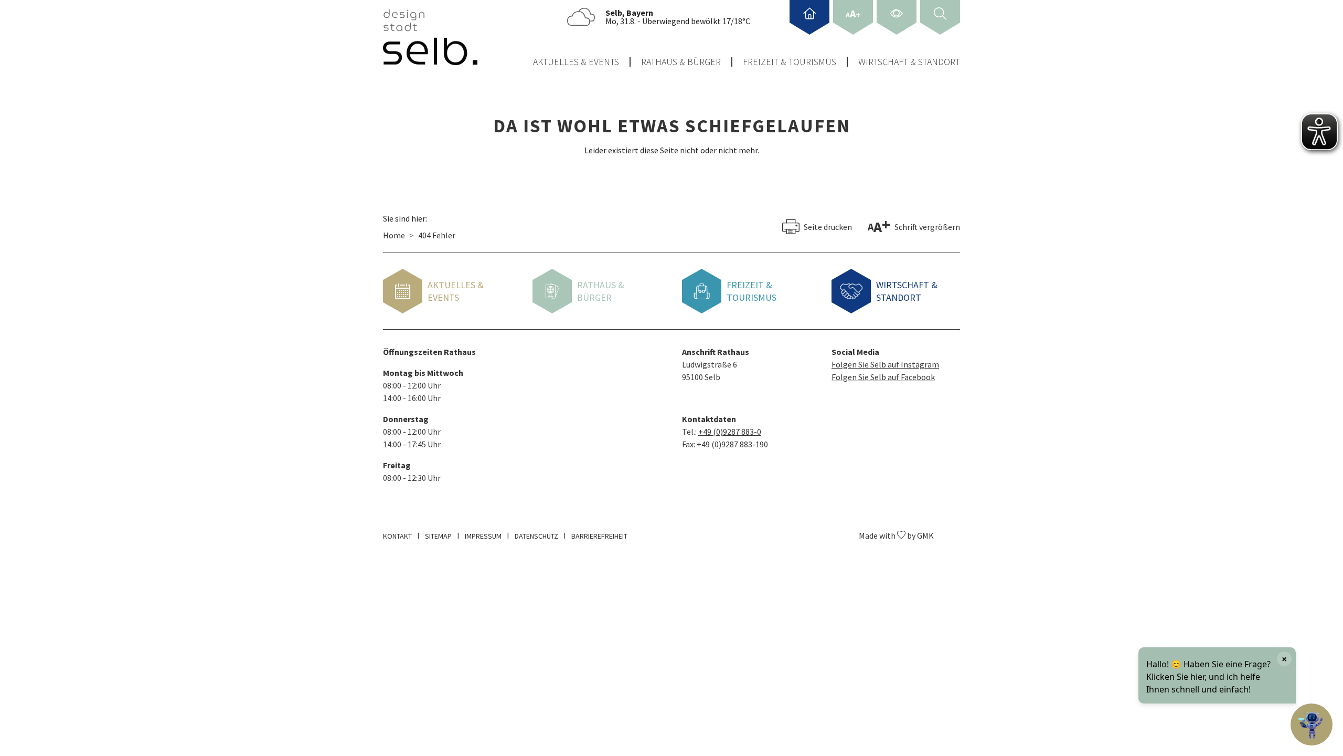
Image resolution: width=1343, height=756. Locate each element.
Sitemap (438, 536)
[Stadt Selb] (430, 37)
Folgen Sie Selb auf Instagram (885, 364)
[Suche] (940, 17)
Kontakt (397, 536)
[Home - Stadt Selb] (809, 17)
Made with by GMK (896, 535)
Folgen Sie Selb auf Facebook (883, 377)
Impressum (483, 536)
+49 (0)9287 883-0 (729, 431)
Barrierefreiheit (599, 536)
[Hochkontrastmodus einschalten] (896, 17)
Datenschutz (536, 536)
